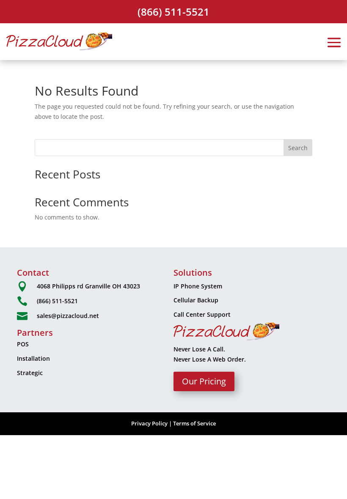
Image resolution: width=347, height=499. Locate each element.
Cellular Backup (196, 300)
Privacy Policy (149, 423)
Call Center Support (202, 314)
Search (298, 148)
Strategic (30, 373)
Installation (33, 358)
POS (23, 344)
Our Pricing (204, 381)
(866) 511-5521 (173, 12)
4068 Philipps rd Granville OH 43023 (88, 286)
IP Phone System (198, 286)
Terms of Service (194, 423)
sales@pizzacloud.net (68, 316)
